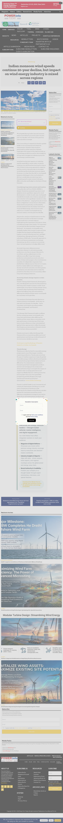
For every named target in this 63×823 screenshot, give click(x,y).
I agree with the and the (32, 415)
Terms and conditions (37, 414)
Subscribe (31, 420)
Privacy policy (34, 416)
